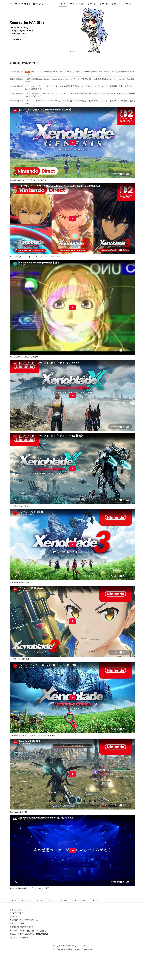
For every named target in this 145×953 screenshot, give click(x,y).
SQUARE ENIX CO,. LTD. (22, 927)
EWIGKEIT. (22, 909)
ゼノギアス (40, 900)
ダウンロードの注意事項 (79, 900)
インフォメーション (26, 900)
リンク (93, 900)
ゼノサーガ (51, 900)
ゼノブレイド (63, 900)
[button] (70, 51)
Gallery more (18, 39)
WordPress (62, 949)
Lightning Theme (73, 949)
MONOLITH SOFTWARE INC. (25, 920)
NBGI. (14, 916)
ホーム (14, 900)
